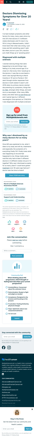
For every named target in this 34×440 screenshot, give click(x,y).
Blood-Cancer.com (8, 406)
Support (17, 222)
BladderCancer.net (8, 403)
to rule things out (25, 95)
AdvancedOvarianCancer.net (12, 384)
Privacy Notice (5, 435)
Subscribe (30, 2)
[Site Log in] (23, 2)
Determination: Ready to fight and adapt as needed (18, 293)
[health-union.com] (9, 360)
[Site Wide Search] (10, 2)
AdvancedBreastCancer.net (12, 382)
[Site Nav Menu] (7, 2)
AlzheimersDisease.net (10, 390)
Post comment (17, 256)
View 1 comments (16, 246)
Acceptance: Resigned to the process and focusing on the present (18, 299)
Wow (12, 229)
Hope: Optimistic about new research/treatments (17, 309)
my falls (5, 90)
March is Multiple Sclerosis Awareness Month (13, 185)
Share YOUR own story (17, 175)
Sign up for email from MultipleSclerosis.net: (17, 116)
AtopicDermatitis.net (9, 395)
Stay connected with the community (16, 333)
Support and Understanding (14, 197)
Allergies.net (6, 387)
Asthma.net (6, 392)
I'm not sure (12, 313)
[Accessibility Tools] (19, 2)
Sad (23, 222)
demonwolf (11, 22)
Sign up (28, 429)
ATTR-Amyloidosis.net (10, 398)
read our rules (17, 240)
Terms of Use (15, 435)
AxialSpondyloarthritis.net (11, 400)
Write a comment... (10, 250)
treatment (6, 168)
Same (20, 229)
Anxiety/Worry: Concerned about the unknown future (17, 288)
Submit (17, 318)
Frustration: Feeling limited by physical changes (18, 304)
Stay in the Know (17, 419)
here (4, 217)
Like (8, 222)
